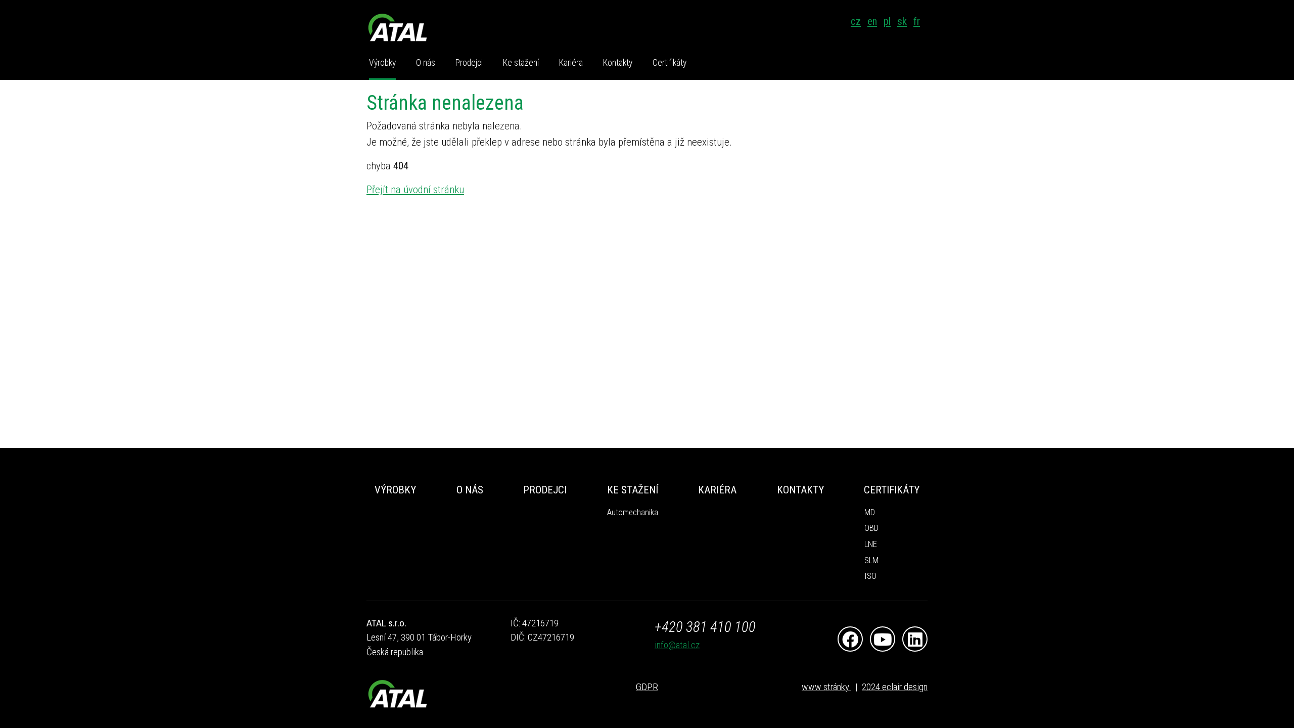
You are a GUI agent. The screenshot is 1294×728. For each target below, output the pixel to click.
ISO (870, 576)
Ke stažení (521, 63)
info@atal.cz (677, 645)
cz (856, 21)
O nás (425, 63)
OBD (871, 528)
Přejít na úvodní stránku (415, 190)
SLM (871, 560)
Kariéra (571, 63)
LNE (870, 544)
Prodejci (469, 63)
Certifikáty (669, 63)
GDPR (647, 687)
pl (887, 21)
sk (902, 21)
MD (869, 512)
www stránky (826, 687)
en (872, 21)
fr (916, 21)
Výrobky (382, 63)
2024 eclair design (895, 687)
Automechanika (632, 512)
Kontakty (617, 63)
